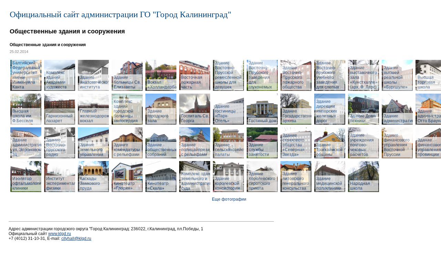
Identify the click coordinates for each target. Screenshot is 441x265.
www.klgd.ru (59, 233)
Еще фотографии (229, 199)
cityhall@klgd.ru (76, 238)
